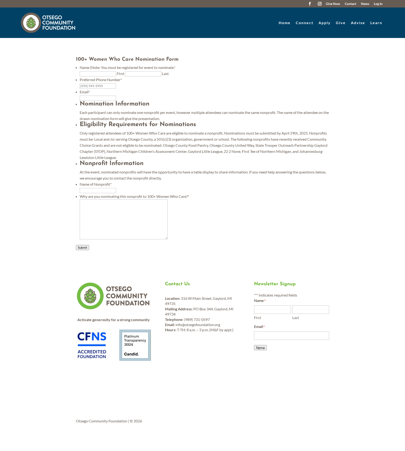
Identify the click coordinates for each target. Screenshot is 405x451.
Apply (325, 22)
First (120, 73)
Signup (260, 348)
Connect (304, 22)
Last (165, 73)
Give (341, 22)
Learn (376, 22)
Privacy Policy (174, 389)
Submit (82, 247)
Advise (358, 22)
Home (285, 22)
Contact (125, 389)
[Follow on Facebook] (310, 4)
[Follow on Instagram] (319, 4)
